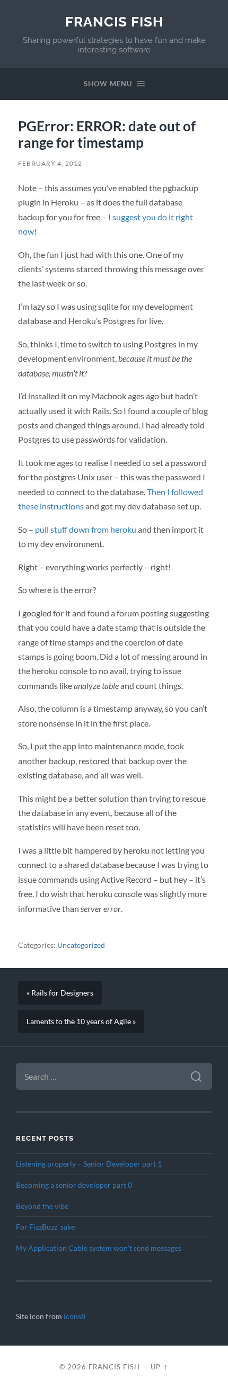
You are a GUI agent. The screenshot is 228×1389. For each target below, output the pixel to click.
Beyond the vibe (42, 1206)
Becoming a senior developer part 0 (74, 1185)
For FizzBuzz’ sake (45, 1227)
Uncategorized (81, 945)
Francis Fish (114, 21)
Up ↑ (160, 1367)
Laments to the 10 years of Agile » (81, 1021)
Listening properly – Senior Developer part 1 (89, 1164)
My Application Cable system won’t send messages (98, 1248)
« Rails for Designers (60, 993)
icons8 (74, 1316)
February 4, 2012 (50, 163)
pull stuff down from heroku (85, 529)
